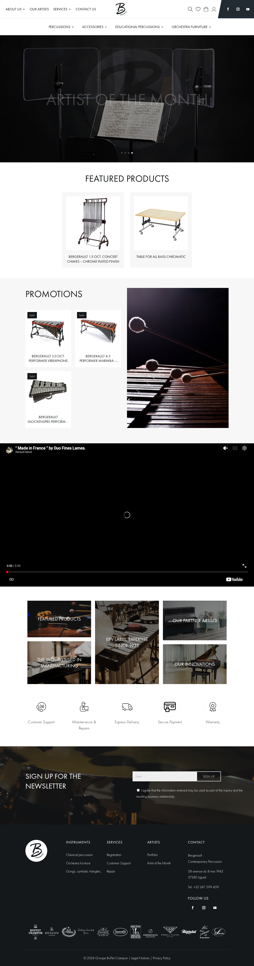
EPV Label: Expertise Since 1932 (127, 642)
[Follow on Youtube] (248, 9)
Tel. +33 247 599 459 (203, 887)
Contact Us (86, 9)
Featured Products (59, 619)
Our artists (39, 9)
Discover (127, 112)
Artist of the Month (127, 90)
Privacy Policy (161, 958)
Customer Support (119, 863)
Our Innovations (194, 664)
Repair (111, 871)
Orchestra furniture (78, 863)
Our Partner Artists (195, 620)
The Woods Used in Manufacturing (59, 662)
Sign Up (209, 776)
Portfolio (152, 854)
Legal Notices (140, 958)
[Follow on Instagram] (238, 9)
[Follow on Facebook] (228, 9)
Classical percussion (79, 854)
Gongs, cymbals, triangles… (84, 871)
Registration (114, 854)
